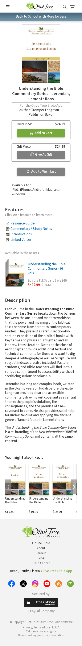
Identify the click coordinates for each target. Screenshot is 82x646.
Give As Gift (43, 154)
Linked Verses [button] (21, 239)
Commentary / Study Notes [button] (31, 228)
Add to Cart (43, 133)
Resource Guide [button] (23, 223)
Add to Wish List (43, 171)
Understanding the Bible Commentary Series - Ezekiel (15, 504)
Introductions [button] (21, 234)
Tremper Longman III (47, 110)
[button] (64, 7)
